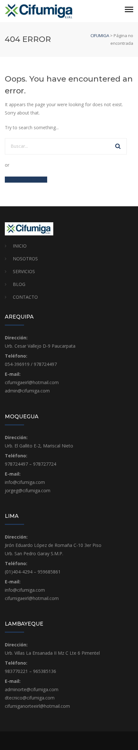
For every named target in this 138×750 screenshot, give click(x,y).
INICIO (20, 246)
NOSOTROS (25, 259)
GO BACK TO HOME (26, 180)
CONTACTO (25, 297)
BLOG (19, 284)
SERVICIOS (24, 271)
